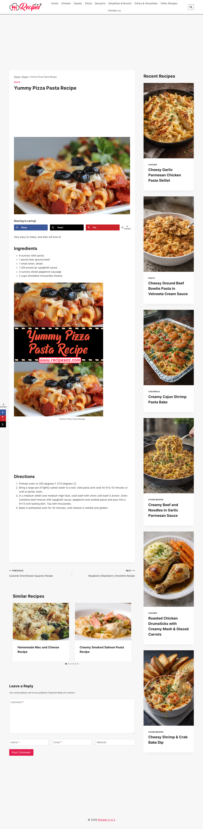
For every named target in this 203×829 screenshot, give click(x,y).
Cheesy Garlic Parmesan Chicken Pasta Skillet (164, 175)
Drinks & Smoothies (146, 3)
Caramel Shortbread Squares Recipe (31, 573)
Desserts (100, 3)
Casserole (154, 391)
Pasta (88, 3)
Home (54, 3)
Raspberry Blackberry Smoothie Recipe (111, 573)
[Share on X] (3, 424)
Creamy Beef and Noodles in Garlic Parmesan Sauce (163, 510)
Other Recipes (169, 3)
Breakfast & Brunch (120, 3)
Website (101, 742)
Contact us (114, 10)
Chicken (66, 3)
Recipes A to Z (106, 819)
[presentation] (169, 120)
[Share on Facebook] (3, 412)
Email (58, 742)
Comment (17, 702)
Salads (78, 3)
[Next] (126, 632)
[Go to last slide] (18, 632)
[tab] (66, 664)
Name (15, 742)
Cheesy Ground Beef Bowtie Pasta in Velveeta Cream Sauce (168, 288)
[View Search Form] (191, 7)
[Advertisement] (72, 48)
